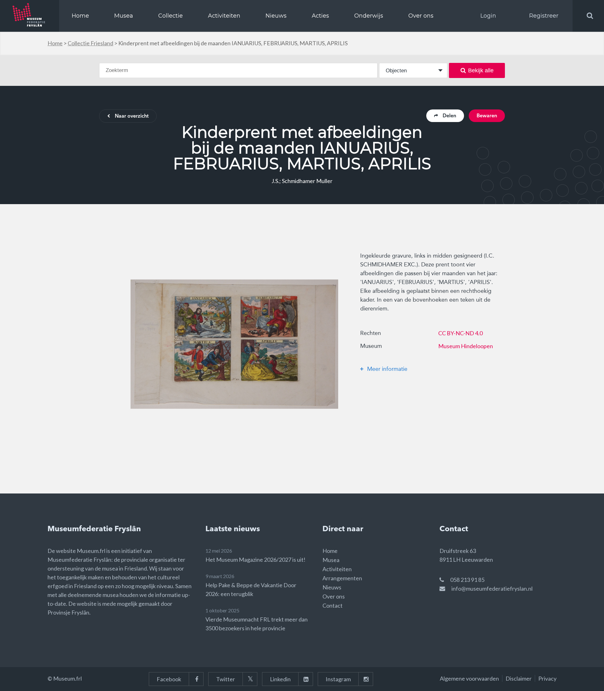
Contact (332, 605)
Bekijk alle (481, 70)
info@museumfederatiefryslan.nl (492, 588)
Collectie (170, 15)
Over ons (420, 15)
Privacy (547, 678)
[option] (234, 344)
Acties (320, 15)
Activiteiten (224, 15)
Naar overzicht (131, 116)
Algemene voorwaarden (469, 678)
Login (488, 15)
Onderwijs (368, 15)
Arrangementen (342, 578)
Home (80, 15)
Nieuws (276, 15)
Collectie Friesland (90, 43)
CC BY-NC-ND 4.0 (460, 333)
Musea (123, 15)
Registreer (543, 15)
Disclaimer (519, 678)
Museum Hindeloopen (465, 346)
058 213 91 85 (467, 579)
